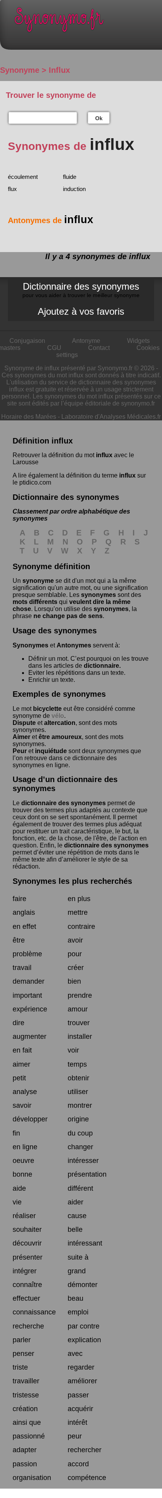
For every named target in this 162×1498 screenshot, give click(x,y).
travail (22, 968)
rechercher (84, 1450)
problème (27, 954)
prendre (80, 995)
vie (17, 1202)
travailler (26, 1381)
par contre (83, 1326)
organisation (32, 1478)
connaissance (34, 1312)
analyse (25, 1092)
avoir (75, 940)
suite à (78, 1257)
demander (28, 981)
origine (78, 1119)
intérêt (77, 1422)
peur (75, 1436)
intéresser (83, 1161)
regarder (81, 1367)
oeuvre (23, 1161)
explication (84, 1340)
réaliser (24, 1216)
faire (19, 899)
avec (75, 1353)
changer (80, 1147)
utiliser (78, 1092)
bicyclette (47, 708)
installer (80, 1036)
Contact (99, 347)
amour (78, 1009)
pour (75, 954)
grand (77, 1271)
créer (76, 968)
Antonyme (86, 340)
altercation (59, 722)
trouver (79, 1023)
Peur (20, 751)
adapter (25, 1450)
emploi (78, 1312)
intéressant (85, 1243)
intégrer (25, 1271)
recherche (28, 1326)
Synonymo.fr (87, 21)
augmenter (29, 1036)
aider (75, 1202)
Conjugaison (27, 340)
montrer (80, 1105)
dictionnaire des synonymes (63, 803)
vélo (58, 715)
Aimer (21, 737)
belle (75, 1229)
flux (12, 189)
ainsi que (27, 1422)
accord (78, 1464)
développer (30, 1119)
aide (19, 1188)
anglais (24, 912)
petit (19, 1078)
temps (77, 1064)
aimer (21, 1064)
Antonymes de (50, 220)
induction (74, 189)
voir (73, 1050)
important (27, 995)
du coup (80, 1133)
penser (23, 1353)
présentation (87, 1174)
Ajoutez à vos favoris (81, 311)
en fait (22, 1050)
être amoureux (60, 737)
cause (77, 1216)
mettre (78, 912)
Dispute (24, 722)
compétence (87, 1478)
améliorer (82, 1381)
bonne (22, 1174)
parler (22, 1340)
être (19, 940)
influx (104, 455)
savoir (22, 1105)
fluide (69, 176)
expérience (30, 1009)
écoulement (23, 176)
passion (25, 1464)
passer (78, 1395)
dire (18, 1023)
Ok (99, 118)
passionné (29, 1436)
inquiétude (51, 751)
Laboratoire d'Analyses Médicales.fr (111, 416)
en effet (24, 926)
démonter (83, 1285)
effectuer (26, 1298)
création (25, 1409)
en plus (79, 899)
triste (20, 1367)
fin (16, 1133)
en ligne (25, 1147)
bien (74, 981)
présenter (27, 1257)
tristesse (26, 1395)
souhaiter (27, 1229)
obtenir (78, 1078)
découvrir (27, 1243)
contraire (81, 926)
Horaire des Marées (28, 416)
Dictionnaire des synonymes (81, 289)
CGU (54, 347)
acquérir (80, 1409)
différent (80, 1188)
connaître (27, 1285)
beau (75, 1298)
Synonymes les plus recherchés (72, 881)
